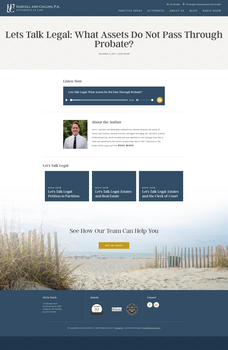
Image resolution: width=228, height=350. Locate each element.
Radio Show (212, 10)
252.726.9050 (174, 4)
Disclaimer (119, 328)
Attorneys (156, 10)
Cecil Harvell (123, 53)
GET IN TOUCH (114, 245)
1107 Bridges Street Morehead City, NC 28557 (203, 4)
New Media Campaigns (151, 328)
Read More (126, 145)
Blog (194, 10)
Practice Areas (130, 10)
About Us (177, 10)
